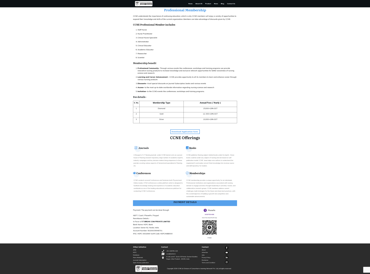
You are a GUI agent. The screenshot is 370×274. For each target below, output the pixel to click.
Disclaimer (205, 260)
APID (134, 250)
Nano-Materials (138, 257)
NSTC (135, 252)
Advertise (205, 252)
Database (136, 255)
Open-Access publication (141, 262)
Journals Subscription (139, 260)
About (204, 250)
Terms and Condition (208, 262)
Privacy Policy (206, 257)
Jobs (203, 255)
